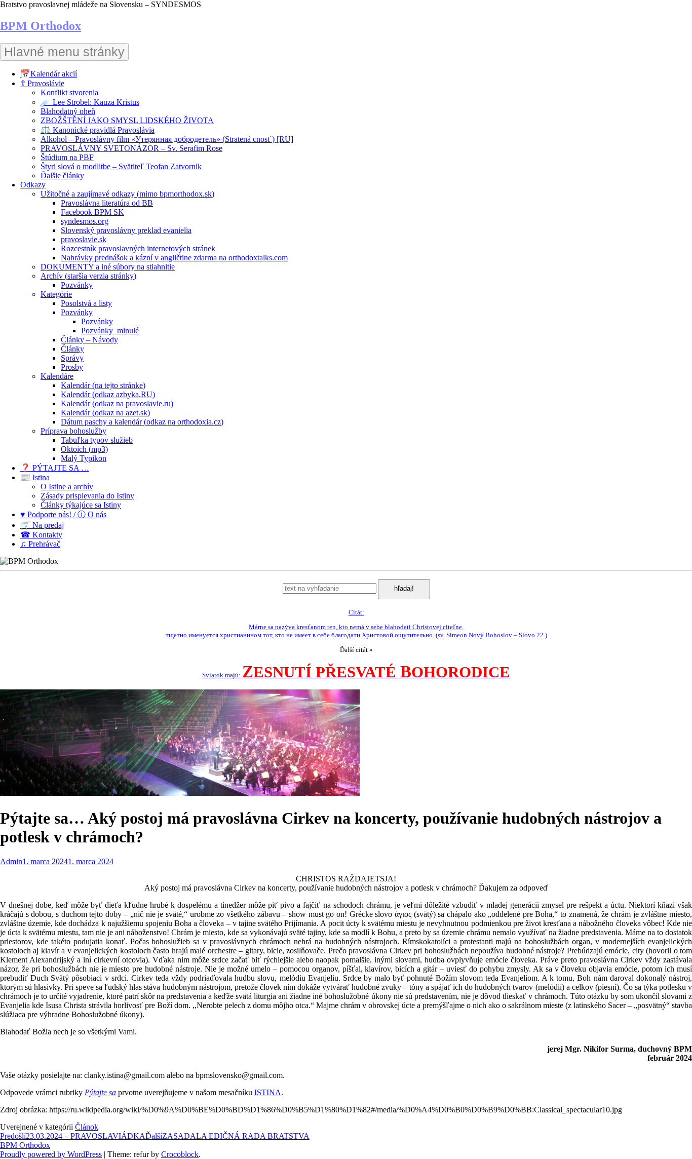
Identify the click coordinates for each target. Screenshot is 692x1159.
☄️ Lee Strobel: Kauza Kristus (90, 102)
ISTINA (267, 1092)
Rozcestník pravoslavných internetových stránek (138, 248)
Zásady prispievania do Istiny (87, 495)
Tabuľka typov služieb (97, 440)
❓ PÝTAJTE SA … (54, 467)
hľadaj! (404, 588)
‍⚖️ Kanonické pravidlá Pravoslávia (98, 130)
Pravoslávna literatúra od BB (107, 203)
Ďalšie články (62, 175)
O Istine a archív (67, 486)
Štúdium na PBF (67, 157)
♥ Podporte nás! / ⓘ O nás (63, 514)
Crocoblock (180, 1154)
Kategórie (56, 294)
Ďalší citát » (356, 649)
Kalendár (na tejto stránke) (103, 385)
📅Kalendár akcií (48, 73)
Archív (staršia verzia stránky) (88, 276)
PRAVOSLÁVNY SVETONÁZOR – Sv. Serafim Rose (131, 148)
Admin (11, 861)
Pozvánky (77, 285)
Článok (86, 1127)
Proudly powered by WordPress (51, 1154)
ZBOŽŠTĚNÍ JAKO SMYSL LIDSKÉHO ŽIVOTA (127, 120)
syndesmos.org (84, 221)
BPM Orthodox (40, 25)
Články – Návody (89, 339)
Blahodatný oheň (68, 111)
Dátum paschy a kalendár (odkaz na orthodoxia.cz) (142, 421)
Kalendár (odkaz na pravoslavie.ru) (117, 403)
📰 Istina (35, 477)
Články (72, 348)
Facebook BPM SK (92, 212)
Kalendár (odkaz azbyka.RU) (108, 394)
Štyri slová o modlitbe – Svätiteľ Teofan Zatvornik (121, 166)
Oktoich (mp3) (84, 449)
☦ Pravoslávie (42, 83)
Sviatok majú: (356, 675)
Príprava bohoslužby (73, 431)
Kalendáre (57, 376)
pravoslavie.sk (83, 239)
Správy (72, 358)
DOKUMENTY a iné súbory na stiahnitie (108, 266)
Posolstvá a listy (86, 303)
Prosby (72, 367)
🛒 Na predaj (42, 525)
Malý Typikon (83, 458)
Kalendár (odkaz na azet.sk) (105, 412)
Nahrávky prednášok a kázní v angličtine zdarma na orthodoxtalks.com (174, 257)
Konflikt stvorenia (69, 92)
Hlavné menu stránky (64, 52)
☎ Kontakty (41, 534)
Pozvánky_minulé (110, 330)
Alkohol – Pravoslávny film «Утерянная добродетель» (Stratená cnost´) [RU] (167, 139)
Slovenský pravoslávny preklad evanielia (126, 230)
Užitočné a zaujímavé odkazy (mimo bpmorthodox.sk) (127, 193)
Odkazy (33, 184)
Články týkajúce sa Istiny (81, 504)
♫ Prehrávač (40, 543)
